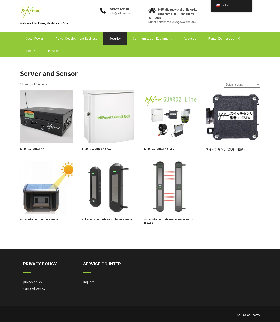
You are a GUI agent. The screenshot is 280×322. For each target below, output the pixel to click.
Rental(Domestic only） (225, 38)
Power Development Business (76, 38)
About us (190, 38)
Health (31, 51)
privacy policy (32, 282)
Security (115, 38)
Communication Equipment (152, 38)
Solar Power (34, 38)
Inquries (53, 51)
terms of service (34, 288)
